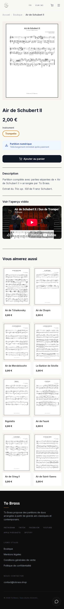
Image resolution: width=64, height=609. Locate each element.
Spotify (28, 532)
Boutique (17, 14)
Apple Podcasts (12, 532)
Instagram (9, 527)
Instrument (8, 127)
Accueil (6, 14)
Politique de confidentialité (17, 565)
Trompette (10, 133)
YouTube (47, 527)
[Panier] (52, 5)
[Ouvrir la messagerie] (56, 601)
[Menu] (58, 5)
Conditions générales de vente (20, 560)
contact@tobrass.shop (15, 582)
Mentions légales (12, 554)
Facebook (34, 527)
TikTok (22, 527)
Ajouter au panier (34, 158)
